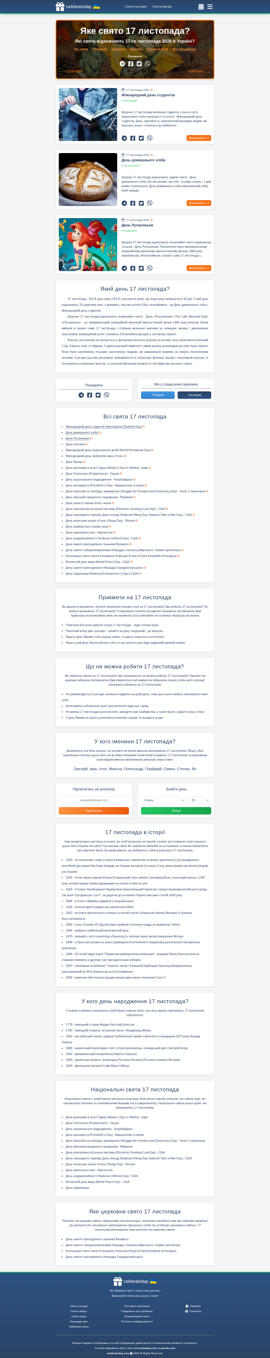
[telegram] (122, 64)
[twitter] (139, 64)
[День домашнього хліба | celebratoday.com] (88, 179)
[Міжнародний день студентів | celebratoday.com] (88, 114)
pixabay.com (149, 1348)
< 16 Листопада (74, 71)
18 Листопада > (196, 71)
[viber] (147, 64)
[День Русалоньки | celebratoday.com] (88, 244)
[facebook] (131, 64)
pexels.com (168, 1348)
